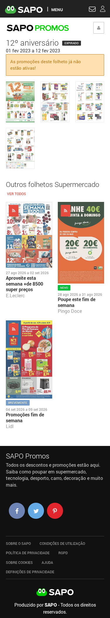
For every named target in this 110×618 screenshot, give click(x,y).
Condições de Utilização (62, 543)
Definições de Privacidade (30, 571)
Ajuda (47, 562)
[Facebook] (17, 511)
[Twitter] (36, 511)
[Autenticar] (92, 10)
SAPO (55, 592)
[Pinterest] (55, 511)
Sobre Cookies (19, 562)
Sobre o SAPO (18, 543)
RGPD (63, 552)
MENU (57, 9)
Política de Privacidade (28, 552)
